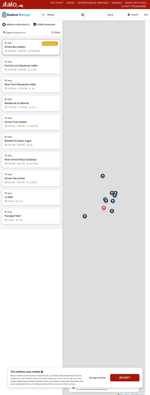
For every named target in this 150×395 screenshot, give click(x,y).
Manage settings (97, 377)
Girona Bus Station (15, 46)
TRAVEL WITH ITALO (135, 2)
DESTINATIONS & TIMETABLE (93, 2)
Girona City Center (15, 178)
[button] (104, 208)
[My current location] (82, 14)
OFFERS (70, 2)
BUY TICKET (57, 2)
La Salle (9, 197)
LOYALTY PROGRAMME (133, 6)
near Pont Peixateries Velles (20, 84)
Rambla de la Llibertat (17, 103)
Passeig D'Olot (13, 215)
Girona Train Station (16, 122)
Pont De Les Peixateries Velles (21, 65)
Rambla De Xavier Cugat (18, 140)
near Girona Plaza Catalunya (20, 159)
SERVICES (117, 2)
